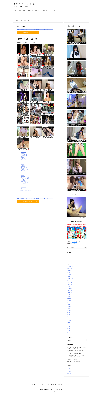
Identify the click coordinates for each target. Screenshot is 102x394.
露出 (68, 324)
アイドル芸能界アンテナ (24, 154)
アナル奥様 (22, 179)
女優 (69, 300)
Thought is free (57, 391)
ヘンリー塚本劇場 (23, 183)
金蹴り (68, 322)
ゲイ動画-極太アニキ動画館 (25, 178)
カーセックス (70, 274)
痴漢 (68, 316)
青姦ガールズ (23, 170)
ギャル (68, 276)
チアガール (69, 284)
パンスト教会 (23, 180)
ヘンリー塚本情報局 (24, 155)
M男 (67, 255)
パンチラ (69, 286)
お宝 (68, 272)
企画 (68, 294)
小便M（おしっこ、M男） (25, 157)
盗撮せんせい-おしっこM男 (25, 160)
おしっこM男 (23, 153)
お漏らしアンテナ (23, 156)
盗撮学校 (22, 188)
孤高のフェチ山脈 (23, 187)
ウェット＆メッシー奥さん (25, 177)
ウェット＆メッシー (71, 260)
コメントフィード (70, 371)
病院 (68, 314)
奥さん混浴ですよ (23, 172)
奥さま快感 (22, 168)
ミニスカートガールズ (24, 182)
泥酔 (68, 312)
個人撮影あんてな (23, 152)
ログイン (68, 368)
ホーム (16, 20)
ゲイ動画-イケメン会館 (24, 184)
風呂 (68, 330)
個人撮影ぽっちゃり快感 (24, 169)
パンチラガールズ (23, 171)
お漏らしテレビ (23, 159)
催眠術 (69, 298)
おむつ (69, 270)
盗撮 (68, 318)
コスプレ (69, 282)
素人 (69, 320)
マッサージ (70, 290)
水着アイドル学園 (23, 181)
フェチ (69, 288)
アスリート (70, 258)
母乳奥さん (22, 175)
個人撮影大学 (23, 158)
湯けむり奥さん (23, 165)
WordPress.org (69, 373)
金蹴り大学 (22, 164)
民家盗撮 (69, 308)
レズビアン (69, 292)
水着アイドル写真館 (24, 167)
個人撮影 (69, 296)
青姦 (68, 326)
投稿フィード (69, 369)
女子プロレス (70, 302)
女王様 (68, 304)
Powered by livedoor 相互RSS (24, 190)
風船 (68, 332)
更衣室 (69, 306)
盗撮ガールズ (23, 166)
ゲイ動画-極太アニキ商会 (25, 163)
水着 (69, 310)
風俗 (68, 328)
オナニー (69, 268)
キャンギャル (70, 278)
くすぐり (69, 280)
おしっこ (68, 262)
